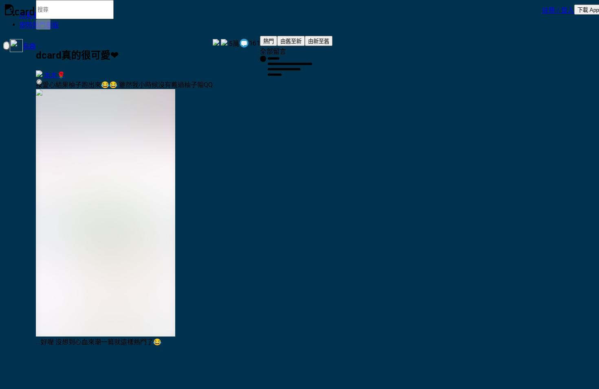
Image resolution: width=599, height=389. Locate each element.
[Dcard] (19, 10)
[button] (558, 10)
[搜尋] (43, 24)
